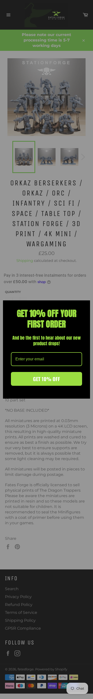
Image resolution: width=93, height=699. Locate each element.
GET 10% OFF (46, 379)
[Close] (84, 306)
